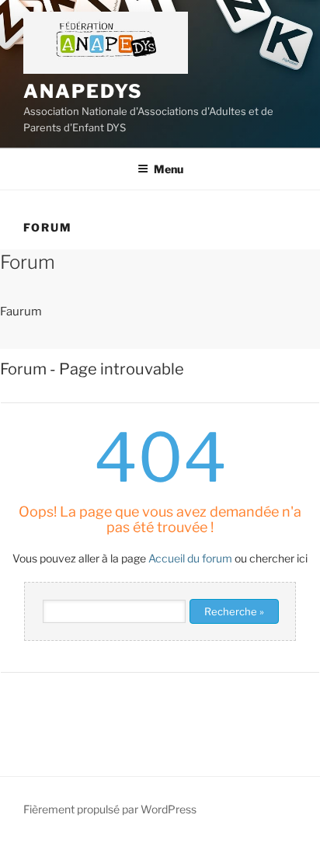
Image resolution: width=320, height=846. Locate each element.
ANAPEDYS (83, 91)
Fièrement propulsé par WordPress (110, 809)
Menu (168, 169)
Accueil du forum (190, 558)
